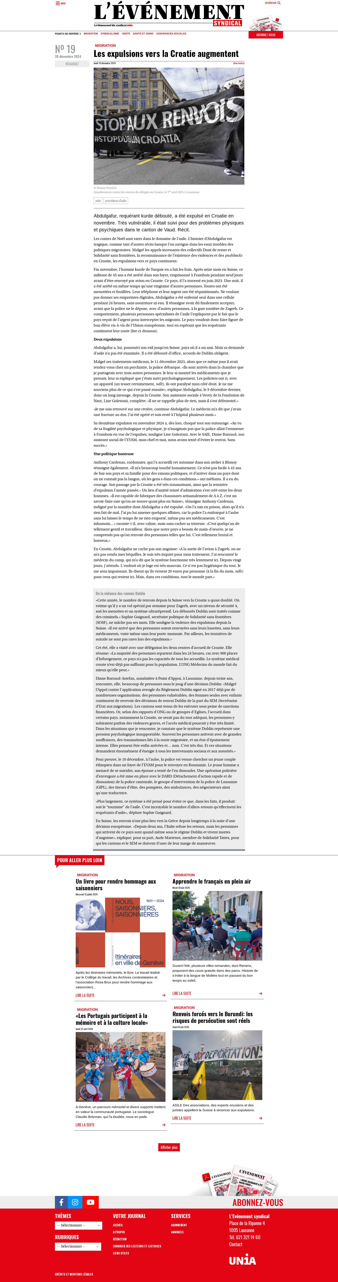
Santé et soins (143, 33)
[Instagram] (75, 1202)
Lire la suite (85, 995)
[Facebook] (61, 1202)
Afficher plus (169, 1147)
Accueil (118, 1225)
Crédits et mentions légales (74, 1274)
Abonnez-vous (265, 34)
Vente (126, 33)
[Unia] (242, 1259)
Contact (235, 1244)
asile (98, 200)
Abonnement (179, 1225)
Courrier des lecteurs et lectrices (137, 1246)
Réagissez (72, 63)
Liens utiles (121, 1253)
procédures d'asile (115, 200)
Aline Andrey (238, 63)
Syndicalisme (110, 33)
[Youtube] (90, 1202)
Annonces (177, 1232)
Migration (91, 33)
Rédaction (120, 1239)
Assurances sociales (171, 33)
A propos (119, 1232)
